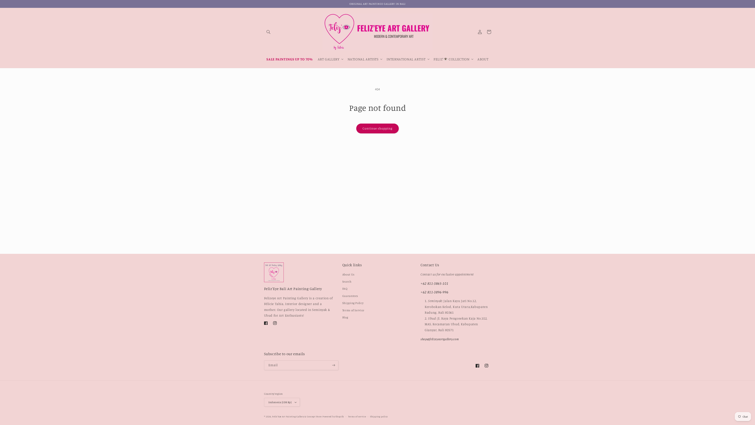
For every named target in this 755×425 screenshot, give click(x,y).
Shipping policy (379, 416)
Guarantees (350, 296)
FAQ (345, 288)
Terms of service (357, 416)
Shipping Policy (353, 303)
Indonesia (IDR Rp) (280, 402)
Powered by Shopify (333, 416)
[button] (268, 31)
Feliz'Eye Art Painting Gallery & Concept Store (297, 416)
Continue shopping (378, 128)
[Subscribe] (333, 365)
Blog (345, 317)
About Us (348, 274)
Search (347, 281)
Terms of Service (353, 310)
